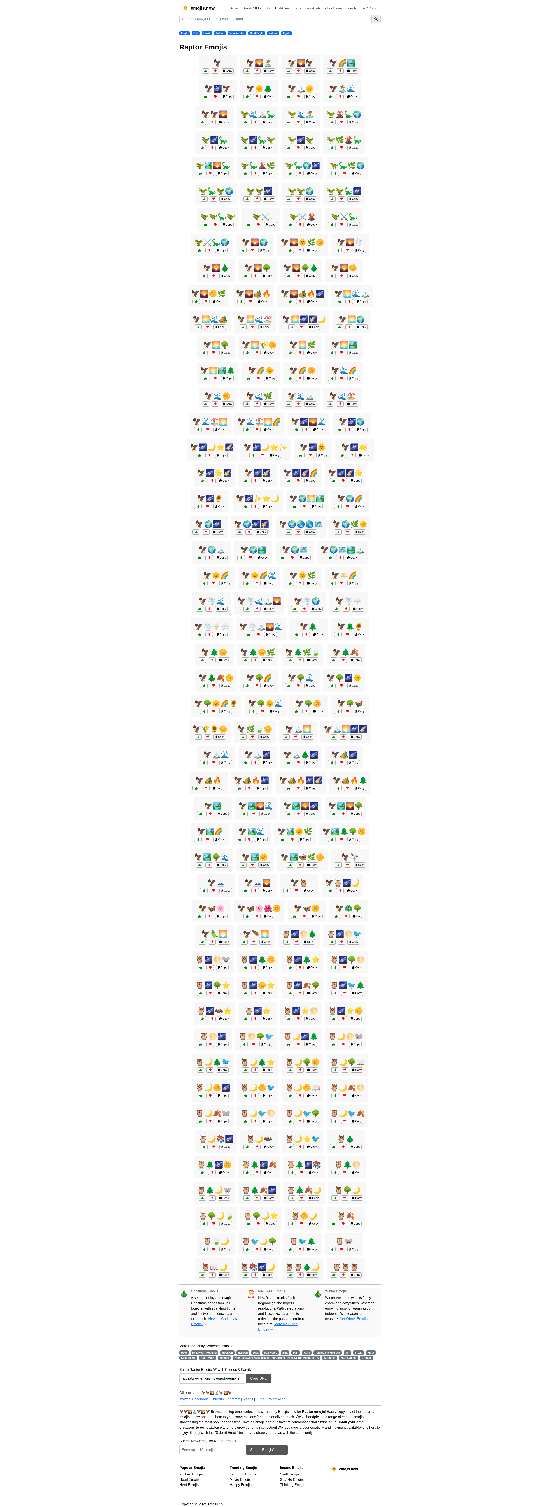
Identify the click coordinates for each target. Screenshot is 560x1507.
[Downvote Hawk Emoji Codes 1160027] (257, 583)
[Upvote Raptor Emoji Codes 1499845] (245, 173)
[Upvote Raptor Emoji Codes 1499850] (332, 122)
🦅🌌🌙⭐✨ (265, 447)
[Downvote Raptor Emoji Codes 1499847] (257, 199)
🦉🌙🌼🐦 (257, 1088)
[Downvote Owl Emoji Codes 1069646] (213, 1223)
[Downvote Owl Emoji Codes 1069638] (298, 1018)
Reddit (248, 1399)
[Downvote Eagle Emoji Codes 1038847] (210, 813)
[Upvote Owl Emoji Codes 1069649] (247, 1172)
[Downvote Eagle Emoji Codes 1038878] (343, 480)
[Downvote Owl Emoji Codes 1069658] (343, 1044)
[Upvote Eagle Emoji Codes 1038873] (332, 762)
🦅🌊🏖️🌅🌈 (259, 422)
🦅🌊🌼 (218, 396)
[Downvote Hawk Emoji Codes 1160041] (295, 737)
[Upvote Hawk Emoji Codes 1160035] (290, 352)
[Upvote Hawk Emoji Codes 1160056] (339, 327)
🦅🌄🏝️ (259, 63)
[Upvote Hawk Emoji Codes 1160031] (253, 711)
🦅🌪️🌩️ (348, 601)
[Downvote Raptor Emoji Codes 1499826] (210, 173)
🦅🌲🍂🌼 (216, 678)
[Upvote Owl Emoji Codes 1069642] (245, 1275)
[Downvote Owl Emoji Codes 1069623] (300, 1275)
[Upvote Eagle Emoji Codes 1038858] (196, 788)
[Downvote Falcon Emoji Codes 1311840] (292, 839)
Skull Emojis (289, 1474)
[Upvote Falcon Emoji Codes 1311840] (282, 839)
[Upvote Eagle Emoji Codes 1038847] (200, 813)
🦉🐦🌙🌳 (259, 1241)
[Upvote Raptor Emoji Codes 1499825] (205, 96)
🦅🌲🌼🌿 (257, 652)
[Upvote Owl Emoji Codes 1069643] (247, 1198)
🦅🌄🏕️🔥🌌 (302, 294)
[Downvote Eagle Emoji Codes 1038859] (252, 737)
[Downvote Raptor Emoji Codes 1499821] (212, 147)
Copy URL (258, 1378)
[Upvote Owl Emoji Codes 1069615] (332, 1249)
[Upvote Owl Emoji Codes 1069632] (200, 1044)
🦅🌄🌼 (344, 268)
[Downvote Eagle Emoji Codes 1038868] (255, 890)
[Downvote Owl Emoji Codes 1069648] (255, 1121)
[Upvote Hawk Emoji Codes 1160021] (338, 865)
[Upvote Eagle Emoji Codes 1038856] (296, 711)
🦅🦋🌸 (212, 908)
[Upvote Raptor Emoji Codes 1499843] (288, 96)
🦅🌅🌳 (216, 345)
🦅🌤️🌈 (344, 575)
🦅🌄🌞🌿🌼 (302, 242)
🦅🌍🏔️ (212, 550)
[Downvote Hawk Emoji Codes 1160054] (341, 378)
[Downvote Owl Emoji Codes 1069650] (344, 1070)
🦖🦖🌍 (301, 191)
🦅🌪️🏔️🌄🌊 (261, 627)
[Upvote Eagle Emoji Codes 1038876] (245, 275)
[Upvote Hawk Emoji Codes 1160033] (294, 609)
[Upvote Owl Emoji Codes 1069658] (333, 1044)
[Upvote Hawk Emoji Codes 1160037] (332, 685)
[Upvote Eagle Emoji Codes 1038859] (243, 737)
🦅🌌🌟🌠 (214, 473)
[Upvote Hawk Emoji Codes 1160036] (290, 378)
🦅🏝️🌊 (342, 89)
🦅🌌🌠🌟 (345, 473)
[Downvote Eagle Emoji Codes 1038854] (340, 404)
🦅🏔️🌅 (298, 729)
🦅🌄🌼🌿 (208, 294)
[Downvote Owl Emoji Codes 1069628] (212, 1018)
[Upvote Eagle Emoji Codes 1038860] (294, 506)
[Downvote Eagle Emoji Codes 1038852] (213, 890)
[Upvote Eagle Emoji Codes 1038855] (287, 890)
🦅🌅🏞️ (344, 345)
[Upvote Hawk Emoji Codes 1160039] (243, 250)
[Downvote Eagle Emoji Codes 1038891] (212, 480)
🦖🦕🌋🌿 (257, 165)
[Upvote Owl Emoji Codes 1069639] (202, 1198)
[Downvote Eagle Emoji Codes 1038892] (347, 788)
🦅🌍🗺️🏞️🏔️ (342, 550)
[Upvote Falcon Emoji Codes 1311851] (247, 429)
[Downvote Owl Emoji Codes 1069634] (213, 1146)
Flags (269, 8)
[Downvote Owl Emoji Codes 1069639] (212, 1198)
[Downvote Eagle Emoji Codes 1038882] (207, 327)
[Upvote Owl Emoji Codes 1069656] (200, 1070)
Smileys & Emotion (333, 8)
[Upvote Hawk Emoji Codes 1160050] (247, 685)
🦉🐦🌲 (302, 1241)
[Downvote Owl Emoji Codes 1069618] (300, 1249)
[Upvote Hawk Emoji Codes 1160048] (332, 275)
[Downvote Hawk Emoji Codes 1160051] (212, 660)
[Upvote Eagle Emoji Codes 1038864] (199, 916)
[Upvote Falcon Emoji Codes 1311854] (332, 839)
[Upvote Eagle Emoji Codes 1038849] (199, 557)
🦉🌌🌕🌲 (299, 934)
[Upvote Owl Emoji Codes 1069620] (292, 1223)
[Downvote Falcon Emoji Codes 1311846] (298, 532)
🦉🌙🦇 (259, 1139)
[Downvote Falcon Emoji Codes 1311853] (301, 327)
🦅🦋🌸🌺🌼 (259, 908)
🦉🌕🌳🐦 (255, 1036)
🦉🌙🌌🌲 (300, 1036)
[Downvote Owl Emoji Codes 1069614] (255, 1018)
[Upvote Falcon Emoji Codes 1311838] (244, 942)
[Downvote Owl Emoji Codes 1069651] (296, 942)
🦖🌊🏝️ (301, 114)
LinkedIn (217, 1399)
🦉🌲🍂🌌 (259, 1190)
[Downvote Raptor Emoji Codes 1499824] (215, 224)
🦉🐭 (344, 1241)
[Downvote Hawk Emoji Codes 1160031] (262, 711)
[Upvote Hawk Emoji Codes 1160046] (204, 352)
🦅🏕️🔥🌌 (251, 780)
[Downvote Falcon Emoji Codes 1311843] (207, 737)
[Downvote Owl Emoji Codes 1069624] (300, 1121)
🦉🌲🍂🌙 (304, 1190)
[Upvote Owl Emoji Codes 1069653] (202, 1172)
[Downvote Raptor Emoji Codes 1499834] (341, 199)
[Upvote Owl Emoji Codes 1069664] (200, 967)
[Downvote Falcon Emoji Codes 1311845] (343, 737)
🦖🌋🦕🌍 (344, 114)
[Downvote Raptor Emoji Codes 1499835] (340, 71)
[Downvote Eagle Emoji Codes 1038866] (343, 813)
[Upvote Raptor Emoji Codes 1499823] (288, 122)
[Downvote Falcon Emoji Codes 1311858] (298, 788)
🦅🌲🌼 (214, 652)
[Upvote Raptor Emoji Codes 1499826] (200, 173)
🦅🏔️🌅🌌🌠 (346, 729)
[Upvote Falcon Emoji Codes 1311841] (330, 890)
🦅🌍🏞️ (253, 550)
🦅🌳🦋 (350, 703)
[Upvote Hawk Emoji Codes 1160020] (338, 532)
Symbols (351, 8)
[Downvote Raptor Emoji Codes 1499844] (300, 173)
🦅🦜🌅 (214, 934)
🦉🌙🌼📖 (302, 1088)
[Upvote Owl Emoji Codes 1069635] (248, 1223)
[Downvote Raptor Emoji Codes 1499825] (215, 96)
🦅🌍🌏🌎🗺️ (301, 524)
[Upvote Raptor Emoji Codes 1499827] (332, 147)
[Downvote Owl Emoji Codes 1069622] (300, 967)
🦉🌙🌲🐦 (212, 1062)
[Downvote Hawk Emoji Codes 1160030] (206, 532)
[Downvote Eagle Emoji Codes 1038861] (298, 762)
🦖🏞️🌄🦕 (212, 165)
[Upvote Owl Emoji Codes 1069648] (245, 1121)
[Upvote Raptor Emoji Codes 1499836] (245, 122)
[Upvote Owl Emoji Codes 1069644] (245, 1070)
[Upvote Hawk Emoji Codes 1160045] (198, 839)
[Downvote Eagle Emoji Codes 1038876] (255, 275)
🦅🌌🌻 (210, 498)
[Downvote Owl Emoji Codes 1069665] (300, 993)
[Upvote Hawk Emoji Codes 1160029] (202, 942)
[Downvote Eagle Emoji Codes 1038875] (209, 634)
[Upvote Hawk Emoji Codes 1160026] (196, 301)
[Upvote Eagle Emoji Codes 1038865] (342, 455)
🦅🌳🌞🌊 (265, 703)
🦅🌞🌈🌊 (259, 575)
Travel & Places (367, 8)
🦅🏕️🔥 (208, 780)
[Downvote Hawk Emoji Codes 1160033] (304, 609)
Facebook (200, 1399)
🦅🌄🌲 (216, 268)
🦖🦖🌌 (259, 191)
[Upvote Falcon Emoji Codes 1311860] (199, 455)
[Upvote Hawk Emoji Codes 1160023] (204, 762)
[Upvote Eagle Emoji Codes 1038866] (333, 813)
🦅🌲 (308, 627)
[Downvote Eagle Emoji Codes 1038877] (347, 506)
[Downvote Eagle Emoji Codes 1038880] (300, 660)
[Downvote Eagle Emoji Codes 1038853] (341, 583)
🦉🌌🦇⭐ (214, 1011)
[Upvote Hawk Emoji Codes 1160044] (339, 429)
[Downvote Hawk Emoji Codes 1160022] (347, 711)
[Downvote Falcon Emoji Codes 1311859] (258, 634)
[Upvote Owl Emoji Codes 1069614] (245, 1018)
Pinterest (233, 1399)
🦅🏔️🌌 (258, 755)
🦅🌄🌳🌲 (300, 268)
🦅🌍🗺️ (295, 550)
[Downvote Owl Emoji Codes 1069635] (258, 1223)
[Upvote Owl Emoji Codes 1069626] (335, 1172)
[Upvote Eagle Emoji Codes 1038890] (204, 685)
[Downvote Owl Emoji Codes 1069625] (212, 1275)
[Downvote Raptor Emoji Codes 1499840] (298, 147)
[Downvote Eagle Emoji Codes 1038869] (298, 404)
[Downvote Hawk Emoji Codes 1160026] (206, 301)
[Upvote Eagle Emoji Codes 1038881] (245, 762)
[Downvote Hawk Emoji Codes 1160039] (252, 250)
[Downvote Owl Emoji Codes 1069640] (210, 1095)
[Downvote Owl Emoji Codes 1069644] (255, 1070)
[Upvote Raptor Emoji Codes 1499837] (335, 173)
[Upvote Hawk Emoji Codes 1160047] (247, 404)
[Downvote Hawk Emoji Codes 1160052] (300, 583)
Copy (228, 70)
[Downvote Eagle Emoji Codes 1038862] (258, 378)
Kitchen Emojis (191, 1474)
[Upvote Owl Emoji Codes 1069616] (335, 1198)
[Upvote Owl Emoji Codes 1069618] (290, 1249)
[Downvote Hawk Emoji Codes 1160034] (306, 429)
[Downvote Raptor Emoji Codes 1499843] (298, 96)
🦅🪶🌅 (256, 934)
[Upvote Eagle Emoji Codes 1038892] (338, 788)
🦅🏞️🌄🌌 (300, 806)
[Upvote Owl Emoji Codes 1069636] (245, 967)
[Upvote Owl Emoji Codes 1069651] (287, 942)
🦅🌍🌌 (208, 524)
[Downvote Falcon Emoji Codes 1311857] (300, 250)
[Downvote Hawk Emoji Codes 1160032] (209, 865)
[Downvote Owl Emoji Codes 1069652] (300, 1146)
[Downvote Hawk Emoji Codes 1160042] (215, 404)
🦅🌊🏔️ (301, 396)
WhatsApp (277, 1399)
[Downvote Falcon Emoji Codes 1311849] (213, 711)
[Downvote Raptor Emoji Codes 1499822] (298, 71)
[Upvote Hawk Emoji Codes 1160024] (247, 352)
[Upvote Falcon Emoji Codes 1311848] (290, 865)
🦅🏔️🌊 (216, 755)
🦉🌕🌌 (213, 1036)
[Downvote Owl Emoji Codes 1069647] (255, 993)
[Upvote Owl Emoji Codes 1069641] (244, 1044)
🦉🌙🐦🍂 (347, 1113)
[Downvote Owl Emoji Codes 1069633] (301, 1198)
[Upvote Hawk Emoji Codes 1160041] (286, 737)
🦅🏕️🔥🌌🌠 (301, 780)
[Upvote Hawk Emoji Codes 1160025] (338, 634)
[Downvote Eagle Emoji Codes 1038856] (306, 711)
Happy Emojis (241, 1485)
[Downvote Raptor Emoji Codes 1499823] (298, 122)
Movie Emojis (240, 1479)
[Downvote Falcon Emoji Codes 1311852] (257, 609)
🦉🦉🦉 (345, 1267)
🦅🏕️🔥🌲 (350, 780)
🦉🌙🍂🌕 (347, 1088)
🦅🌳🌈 (259, 678)
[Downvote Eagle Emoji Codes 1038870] (249, 532)
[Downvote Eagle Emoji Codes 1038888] (298, 813)
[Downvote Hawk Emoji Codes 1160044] (349, 429)
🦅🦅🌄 (214, 114)
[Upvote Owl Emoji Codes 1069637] (335, 1121)
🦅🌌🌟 (354, 447)
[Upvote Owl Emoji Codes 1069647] (245, 993)
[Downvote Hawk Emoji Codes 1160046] (213, 352)
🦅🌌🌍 (352, 422)
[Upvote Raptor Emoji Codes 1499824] (205, 224)
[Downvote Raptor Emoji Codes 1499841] (298, 199)
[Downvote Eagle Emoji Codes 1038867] (343, 660)
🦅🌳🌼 (308, 703)
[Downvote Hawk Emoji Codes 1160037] (341, 685)
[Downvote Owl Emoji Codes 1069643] (257, 1198)
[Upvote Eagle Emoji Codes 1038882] (198, 327)
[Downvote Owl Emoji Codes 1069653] (212, 1172)
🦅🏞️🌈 (210, 831)
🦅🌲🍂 (345, 652)
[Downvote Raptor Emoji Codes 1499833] (257, 96)
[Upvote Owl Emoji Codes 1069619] (247, 1146)
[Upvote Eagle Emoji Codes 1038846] (296, 634)
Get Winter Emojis (354, 1319)
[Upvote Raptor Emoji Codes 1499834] (332, 199)
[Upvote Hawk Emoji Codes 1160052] (290, 583)
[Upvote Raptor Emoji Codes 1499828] (204, 199)
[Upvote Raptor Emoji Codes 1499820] (332, 224)
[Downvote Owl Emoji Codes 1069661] (210, 993)
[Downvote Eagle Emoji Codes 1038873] (341, 762)
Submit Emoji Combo (266, 1450)
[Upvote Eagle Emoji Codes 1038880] (290, 660)
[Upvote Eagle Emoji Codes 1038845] (205, 71)
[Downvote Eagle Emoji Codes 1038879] (253, 813)
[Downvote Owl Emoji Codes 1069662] (344, 1095)
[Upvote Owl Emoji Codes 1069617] (333, 1275)
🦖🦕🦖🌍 (216, 191)
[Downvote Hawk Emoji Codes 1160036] (300, 378)
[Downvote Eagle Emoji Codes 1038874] (207, 429)
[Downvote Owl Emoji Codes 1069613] (343, 1146)
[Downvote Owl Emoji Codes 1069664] (210, 967)
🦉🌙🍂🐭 (212, 1113)
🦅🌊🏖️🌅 (210, 422)
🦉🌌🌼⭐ (257, 985)
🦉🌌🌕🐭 (212, 960)
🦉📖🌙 (214, 1267)
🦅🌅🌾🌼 (259, 345)
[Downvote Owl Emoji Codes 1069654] (210, 1121)
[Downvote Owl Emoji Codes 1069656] (210, 1070)
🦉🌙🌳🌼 (302, 1062)
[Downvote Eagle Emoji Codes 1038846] (306, 634)
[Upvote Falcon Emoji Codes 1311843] (198, 737)
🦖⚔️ (261, 217)
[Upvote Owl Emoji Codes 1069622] (290, 967)
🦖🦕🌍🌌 (302, 165)
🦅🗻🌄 (258, 883)
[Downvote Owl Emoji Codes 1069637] (344, 1121)
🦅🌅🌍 (352, 319)
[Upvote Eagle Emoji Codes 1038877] (338, 506)
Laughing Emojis (243, 1474)
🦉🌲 (345, 1139)
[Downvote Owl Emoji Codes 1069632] (210, 1044)
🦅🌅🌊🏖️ (254, 319)
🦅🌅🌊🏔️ (351, 294)
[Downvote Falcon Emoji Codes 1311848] (300, 865)
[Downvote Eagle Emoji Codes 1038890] (213, 685)
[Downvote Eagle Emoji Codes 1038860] (304, 506)
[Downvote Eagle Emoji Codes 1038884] (250, 557)
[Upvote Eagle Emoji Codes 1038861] (288, 762)
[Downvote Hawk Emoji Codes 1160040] (213, 583)
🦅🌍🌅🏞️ (306, 498)
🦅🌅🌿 (302, 345)
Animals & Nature (253, 8)
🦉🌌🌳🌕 (347, 960)
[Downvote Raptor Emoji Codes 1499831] (258, 224)
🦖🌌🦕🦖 (257, 140)
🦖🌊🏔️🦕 (257, 114)
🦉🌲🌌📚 (304, 1165)
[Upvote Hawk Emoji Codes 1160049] (300, 455)
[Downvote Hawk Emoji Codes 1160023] (213, 762)
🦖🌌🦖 (301, 140)
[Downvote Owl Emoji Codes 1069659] (301, 1172)
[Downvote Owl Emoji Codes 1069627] (300, 1070)
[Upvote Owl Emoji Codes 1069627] (290, 1070)
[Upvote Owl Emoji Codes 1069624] (290, 1121)
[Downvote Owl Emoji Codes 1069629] (213, 1249)
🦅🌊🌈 (344, 370)
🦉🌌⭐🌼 (345, 1011)
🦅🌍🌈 (350, 498)
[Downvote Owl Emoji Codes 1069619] (257, 1146)
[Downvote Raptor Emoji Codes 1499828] (213, 199)
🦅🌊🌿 (259, 396)
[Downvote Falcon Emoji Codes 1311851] (257, 429)
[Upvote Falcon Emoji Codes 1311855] (330, 557)
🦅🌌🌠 (258, 473)
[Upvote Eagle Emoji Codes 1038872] (245, 660)
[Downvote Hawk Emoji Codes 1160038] (249, 839)
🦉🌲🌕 (347, 1165)
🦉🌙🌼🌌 (212, 1088)
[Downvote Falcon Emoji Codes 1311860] (209, 455)
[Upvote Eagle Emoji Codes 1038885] (288, 480)
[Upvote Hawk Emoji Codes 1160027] (247, 583)
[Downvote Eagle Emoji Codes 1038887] (298, 275)
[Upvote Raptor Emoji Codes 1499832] (330, 96)
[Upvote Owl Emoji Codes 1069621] (333, 1223)
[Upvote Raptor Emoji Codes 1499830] (202, 122)
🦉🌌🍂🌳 (302, 985)
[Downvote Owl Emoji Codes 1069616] (344, 1198)
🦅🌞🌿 (302, 575)
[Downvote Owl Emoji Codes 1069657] (343, 1018)
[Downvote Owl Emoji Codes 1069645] (341, 942)
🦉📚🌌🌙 (257, 1267)
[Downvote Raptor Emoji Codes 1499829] (255, 147)
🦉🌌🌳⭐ (212, 985)
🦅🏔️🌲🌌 (300, 755)
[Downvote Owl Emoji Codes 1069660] (255, 1095)
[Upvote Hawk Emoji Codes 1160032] (199, 865)
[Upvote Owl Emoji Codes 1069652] (290, 1146)
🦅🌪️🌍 (307, 601)
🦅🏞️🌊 (251, 831)
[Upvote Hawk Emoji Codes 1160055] (198, 506)
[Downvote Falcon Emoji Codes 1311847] (262, 455)
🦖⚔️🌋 (302, 217)
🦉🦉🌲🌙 (302, 1267)
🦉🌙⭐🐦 (302, 1139)
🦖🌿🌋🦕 (344, 140)
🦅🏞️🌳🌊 (211, 857)
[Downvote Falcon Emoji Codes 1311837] (292, 557)
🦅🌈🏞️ (342, 63)
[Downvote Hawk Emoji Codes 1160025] (347, 634)
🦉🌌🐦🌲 (347, 985)
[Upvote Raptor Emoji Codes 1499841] (288, 199)
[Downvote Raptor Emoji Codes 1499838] (209, 250)
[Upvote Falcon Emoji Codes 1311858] (288, 788)
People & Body (312, 8)
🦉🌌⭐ (258, 1011)
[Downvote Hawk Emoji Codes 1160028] (346, 916)
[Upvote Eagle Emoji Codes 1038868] (245, 890)
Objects (297, 8)
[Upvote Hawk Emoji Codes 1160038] (239, 839)
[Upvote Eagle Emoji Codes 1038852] (204, 890)
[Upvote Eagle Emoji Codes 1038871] (332, 352)
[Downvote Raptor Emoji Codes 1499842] (300, 224)
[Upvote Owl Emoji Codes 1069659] (292, 1172)
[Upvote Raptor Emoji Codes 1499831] (248, 224)
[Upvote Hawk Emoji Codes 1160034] (296, 429)
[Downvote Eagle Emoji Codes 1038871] (341, 352)
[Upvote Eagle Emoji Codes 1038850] (205, 378)
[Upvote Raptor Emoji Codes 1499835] (330, 71)
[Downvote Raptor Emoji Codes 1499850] (341, 122)
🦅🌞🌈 (216, 575)
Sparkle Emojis (292, 1479)
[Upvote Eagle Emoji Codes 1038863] (243, 327)
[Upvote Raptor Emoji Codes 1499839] (247, 71)
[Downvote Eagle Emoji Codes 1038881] (255, 762)
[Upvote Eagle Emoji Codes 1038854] (330, 404)
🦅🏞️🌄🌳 (345, 806)
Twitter (184, 1399)
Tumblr (261, 1399)
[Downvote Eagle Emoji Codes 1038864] (209, 916)
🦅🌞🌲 (259, 89)
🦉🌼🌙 (304, 1216)
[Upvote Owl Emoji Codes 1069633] (292, 1198)
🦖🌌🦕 (214, 140)
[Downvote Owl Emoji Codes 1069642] (255, 1275)
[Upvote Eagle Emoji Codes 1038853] (332, 583)
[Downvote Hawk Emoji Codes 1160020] (347, 532)
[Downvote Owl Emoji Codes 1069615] (341, 1249)
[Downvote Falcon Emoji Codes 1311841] (340, 890)
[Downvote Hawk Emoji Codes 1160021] (347, 865)
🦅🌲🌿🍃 (302, 652)
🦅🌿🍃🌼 (254, 729)
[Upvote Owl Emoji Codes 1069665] (290, 993)
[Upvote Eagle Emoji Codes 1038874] (198, 429)
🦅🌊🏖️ (342, 396)
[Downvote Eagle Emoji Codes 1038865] (352, 455)
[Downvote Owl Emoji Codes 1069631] (257, 1249)
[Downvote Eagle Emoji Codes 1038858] (206, 788)
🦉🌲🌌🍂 (259, 1165)
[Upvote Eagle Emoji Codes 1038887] (288, 275)
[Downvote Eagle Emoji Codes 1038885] (298, 480)
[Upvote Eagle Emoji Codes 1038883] (294, 916)
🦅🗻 (216, 883)
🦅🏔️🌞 (301, 89)
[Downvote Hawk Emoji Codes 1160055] (207, 506)
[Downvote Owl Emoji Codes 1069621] (343, 1223)
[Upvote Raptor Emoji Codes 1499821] (202, 147)
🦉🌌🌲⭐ (302, 960)
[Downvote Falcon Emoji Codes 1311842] (250, 301)
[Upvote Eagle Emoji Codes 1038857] (336, 609)
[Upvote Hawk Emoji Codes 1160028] (336, 916)
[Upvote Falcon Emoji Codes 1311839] (199, 609)
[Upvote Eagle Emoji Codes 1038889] (339, 301)
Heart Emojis (189, 1479)
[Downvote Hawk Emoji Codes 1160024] (257, 352)
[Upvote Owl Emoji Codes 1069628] (202, 1018)
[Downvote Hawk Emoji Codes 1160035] (300, 352)
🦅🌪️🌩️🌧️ (211, 627)
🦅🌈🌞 (261, 370)
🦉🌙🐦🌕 (257, 1113)
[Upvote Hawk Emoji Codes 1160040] (204, 583)
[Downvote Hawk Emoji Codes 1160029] (212, 942)
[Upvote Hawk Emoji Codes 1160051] (202, 660)
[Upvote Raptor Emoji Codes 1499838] (199, 250)
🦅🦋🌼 (307, 908)
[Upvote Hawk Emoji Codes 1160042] (205, 404)
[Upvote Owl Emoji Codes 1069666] (290, 1095)
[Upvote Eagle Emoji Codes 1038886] (239, 788)
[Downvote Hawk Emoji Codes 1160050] (257, 685)
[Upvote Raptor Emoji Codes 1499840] (288, 147)
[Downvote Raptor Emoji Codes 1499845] (255, 173)
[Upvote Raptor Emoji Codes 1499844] (290, 173)
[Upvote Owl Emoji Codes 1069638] (288, 1018)
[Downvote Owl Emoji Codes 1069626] (344, 1172)
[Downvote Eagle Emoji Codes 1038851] (255, 480)
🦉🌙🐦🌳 (302, 1113)
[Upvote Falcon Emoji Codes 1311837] (282, 557)
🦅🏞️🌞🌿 (294, 831)
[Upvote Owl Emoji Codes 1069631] (247, 1249)
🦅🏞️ (213, 806)
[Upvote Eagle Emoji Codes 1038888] (288, 813)
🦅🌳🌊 (301, 678)
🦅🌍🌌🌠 (251, 524)
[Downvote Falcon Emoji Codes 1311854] (341, 839)
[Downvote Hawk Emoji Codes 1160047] (257, 404)
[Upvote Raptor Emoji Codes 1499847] (247, 199)
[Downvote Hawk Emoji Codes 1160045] (207, 839)
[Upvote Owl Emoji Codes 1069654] (200, 1121)
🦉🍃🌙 (216, 1241)
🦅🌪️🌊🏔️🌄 (259, 601)
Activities (235, 8)
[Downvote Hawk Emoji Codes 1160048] (341, 275)
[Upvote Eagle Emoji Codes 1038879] (244, 813)
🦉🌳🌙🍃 (216, 1216)
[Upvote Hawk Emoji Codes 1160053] (243, 865)
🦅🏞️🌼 (255, 857)
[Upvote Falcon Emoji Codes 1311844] (247, 916)
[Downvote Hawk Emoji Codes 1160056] (349, 327)
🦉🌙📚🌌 (216, 1139)
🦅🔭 (350, 857)
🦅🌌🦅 (218, 89)
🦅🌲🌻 (350, 627)
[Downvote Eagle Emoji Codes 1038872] (255, 660)
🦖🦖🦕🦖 (217, 217)
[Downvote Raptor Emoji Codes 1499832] (340, 96)
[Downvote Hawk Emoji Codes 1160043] (347, 250)
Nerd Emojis (189, 1485)
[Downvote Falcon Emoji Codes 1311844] (257, 916)
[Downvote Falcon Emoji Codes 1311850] (300, 301)
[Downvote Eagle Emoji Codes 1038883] (304, 916)
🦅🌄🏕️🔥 (253, 294)
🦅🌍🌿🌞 (350, 524)
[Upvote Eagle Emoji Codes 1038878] (333, 480)
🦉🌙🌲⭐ (257, 1062)
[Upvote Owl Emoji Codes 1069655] (335, 967)
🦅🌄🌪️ (350, 242)
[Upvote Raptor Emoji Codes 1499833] (247, 96)
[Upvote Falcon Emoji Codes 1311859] (248, 634)
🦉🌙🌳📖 (347, 1062)
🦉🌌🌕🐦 (344, 934)
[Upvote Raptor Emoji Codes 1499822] (288, 71)
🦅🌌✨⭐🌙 (258, 498)
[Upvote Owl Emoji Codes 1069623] (290, 1275)
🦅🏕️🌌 (344, 755)
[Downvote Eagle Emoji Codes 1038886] (249, 788)
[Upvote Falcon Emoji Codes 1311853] (292, 327)
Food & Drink (282, 8)
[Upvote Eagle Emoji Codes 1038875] (199, 634)
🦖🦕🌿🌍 (347, 165)
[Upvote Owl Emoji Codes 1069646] (204, 1223)
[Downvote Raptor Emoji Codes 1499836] (255, 122)
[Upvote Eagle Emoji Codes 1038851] (245, 480)
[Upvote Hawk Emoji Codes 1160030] (196, 532)
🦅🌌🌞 (313, 447)
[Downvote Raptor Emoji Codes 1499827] (341, 147)
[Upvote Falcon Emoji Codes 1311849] (204, 711)
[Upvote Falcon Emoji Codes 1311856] (245, 506)
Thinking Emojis (292, 1485)
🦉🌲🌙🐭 (214, 1190)
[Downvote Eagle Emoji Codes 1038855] (296, 890)
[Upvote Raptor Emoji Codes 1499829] (245, 147)
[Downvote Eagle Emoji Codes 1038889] (349, 301)
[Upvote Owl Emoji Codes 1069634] (204, 1146)
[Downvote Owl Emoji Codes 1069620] (301, 1223)
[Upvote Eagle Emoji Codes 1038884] (241, 557)
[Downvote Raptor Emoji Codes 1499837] (344, 173)
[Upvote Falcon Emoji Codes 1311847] (253, 455)
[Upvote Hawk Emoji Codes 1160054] (332, 378)
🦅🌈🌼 (302, 370)
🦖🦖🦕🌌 (344, 191)
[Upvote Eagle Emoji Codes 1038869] (288, 404)
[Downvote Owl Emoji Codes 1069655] (344, 967)
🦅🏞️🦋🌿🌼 (302, 857)
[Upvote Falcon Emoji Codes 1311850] (290, 301)
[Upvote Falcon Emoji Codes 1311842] (241, 301)
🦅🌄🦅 (301, 63)
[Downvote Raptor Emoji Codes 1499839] (257, 71)
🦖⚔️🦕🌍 (211, 242)
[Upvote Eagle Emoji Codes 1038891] (202, 480)
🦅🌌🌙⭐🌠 (212, 447)
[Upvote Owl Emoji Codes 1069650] (335, 1070)
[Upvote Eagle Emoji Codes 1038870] (239, 532)
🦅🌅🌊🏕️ (210, 319)
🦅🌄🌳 (258, 268)
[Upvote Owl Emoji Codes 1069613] (333, 1146)
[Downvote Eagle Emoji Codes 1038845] (215, 71)
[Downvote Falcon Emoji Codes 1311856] (255, 506)
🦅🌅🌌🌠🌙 (304, 319)
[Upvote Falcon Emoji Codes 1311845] (333, 737)
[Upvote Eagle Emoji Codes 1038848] (204, 275)
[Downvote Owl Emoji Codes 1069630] (298, 1044)
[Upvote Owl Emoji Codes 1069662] (335, 1095)
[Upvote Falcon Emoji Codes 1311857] (290, 250)
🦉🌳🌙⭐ (260, 1216)
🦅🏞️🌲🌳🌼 (344, 831)
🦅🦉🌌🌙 (342, 883)
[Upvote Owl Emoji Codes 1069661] (200, 993)
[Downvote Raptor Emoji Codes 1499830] (212, 122)
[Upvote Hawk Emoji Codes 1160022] (338, 711)
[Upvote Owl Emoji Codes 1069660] (245, 1095)
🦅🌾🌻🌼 (210, 729)
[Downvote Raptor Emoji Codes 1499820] (341, 224)
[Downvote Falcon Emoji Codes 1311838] (253, 942)
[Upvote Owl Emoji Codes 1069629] (204, 1249)
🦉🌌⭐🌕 (300, 1011)
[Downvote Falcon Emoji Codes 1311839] (209, 609)
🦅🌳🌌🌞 (344, 678)
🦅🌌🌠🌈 (300, 473)
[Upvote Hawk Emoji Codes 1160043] (338, 250)
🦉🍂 (345, 1216)
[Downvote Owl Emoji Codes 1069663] (344, 993)
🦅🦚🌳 (348, 908)
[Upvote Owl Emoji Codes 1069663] (335, 993)
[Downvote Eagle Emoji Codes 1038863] (252, 327)
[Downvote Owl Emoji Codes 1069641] (253, 1044)
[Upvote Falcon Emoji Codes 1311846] (288, 532)
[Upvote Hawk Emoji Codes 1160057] (288, 685)
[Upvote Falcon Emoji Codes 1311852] (247, 609)
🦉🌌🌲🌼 (257, 960)
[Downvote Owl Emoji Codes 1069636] (255, 967)
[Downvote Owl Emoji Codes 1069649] (257, 1172)
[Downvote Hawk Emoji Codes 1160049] (310, 455)
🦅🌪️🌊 (212, 601)
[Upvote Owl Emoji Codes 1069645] (332, 942)
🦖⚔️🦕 (344, 217)
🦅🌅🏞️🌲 (217, 370)
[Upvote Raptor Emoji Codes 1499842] (290, 224)
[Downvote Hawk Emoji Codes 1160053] (252, 865)
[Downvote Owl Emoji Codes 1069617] (343, 1275)
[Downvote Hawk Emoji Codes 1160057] (298, 685)
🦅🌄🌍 (255, 242)
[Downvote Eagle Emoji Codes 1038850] (215, 378)
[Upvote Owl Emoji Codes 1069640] (200, 1095)
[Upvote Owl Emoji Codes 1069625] (202, 1275)
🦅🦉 (299, 883)
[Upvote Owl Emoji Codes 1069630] (288, 1044)
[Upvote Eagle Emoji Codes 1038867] (333, 660)
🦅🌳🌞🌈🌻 (216, 703)
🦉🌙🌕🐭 (345, 1036)
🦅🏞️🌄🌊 (255, 806)
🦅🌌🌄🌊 (308, 422)
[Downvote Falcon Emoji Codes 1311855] (340, 557)
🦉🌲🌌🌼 (214, 1165)
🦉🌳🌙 (347, 1190)
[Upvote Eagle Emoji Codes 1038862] (248, 378)
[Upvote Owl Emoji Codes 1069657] (333, 1018)
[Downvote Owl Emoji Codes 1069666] (300, 1095)
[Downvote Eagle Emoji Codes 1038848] (213, 275)
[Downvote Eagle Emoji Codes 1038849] (209, 557)
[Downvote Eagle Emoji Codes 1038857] (346, 609)
